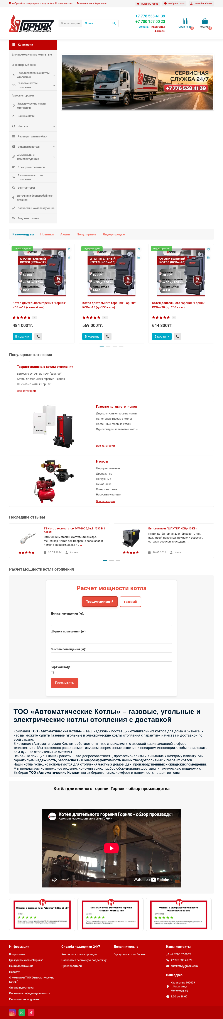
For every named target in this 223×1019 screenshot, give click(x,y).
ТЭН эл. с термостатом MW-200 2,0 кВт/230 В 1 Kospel (74, 530)
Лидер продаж (114, 234)
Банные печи (26, 116)
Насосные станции (109, 494)
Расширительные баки (32, 136)
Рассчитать (64, 683)
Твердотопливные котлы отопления (33, 75)
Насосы (23, 126)
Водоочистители (28, 218)
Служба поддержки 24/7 (80, 947)
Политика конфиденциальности (29, 993)
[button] (105, 560)
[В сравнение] (69, 258)
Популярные (86, 234)
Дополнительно (126, 947)
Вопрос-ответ (18, 954)
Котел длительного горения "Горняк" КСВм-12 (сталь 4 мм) (39, 305)
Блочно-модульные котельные (32, 54)
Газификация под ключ (24, 999)
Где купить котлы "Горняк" (26, 960)
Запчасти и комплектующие (36, 208)
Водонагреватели (29, 146)
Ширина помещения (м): (68, 631)
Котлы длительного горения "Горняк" (41, 378)
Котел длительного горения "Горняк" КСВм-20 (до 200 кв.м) (179, 305)
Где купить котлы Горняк (130, 954)
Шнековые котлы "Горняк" (34, 384)
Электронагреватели (31, 167)
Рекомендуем (23, 234)
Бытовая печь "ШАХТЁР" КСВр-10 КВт (172, 528)
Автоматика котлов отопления (30, 177)
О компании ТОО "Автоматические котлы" (31, 979)
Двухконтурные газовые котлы (116, 413)
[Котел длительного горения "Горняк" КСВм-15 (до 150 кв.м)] (111, 272)
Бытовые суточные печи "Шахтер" (39, 373)
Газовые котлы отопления (27, 85)
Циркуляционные (108, 468)
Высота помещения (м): (68, 649)
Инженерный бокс (24, 64)
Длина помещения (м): (67, 613)
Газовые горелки (23, 95)
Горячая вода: (61, 667)
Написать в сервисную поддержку (83, 960)
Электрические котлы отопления (31, 105)
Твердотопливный (99, 601)
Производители (71, 966)
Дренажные (104, 473)
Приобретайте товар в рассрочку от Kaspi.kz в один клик (41, 3)
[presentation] (9, 293)
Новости (14, 971)
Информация (19, 947)
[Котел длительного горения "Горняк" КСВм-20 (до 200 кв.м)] (181, 272)
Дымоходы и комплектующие (28, 157)
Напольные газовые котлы (114, 418)
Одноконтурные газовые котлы (117, 429)
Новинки (47, 234)
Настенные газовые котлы (113, 424)
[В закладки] (69, 249)
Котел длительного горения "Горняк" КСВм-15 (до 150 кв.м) (109, 305)
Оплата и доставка (21, 987)
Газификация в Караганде (91, 3)
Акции (65, 234)
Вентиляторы (26, 187)
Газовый (130, 601)
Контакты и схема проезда (79, 954)
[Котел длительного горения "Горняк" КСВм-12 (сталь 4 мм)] (42, 272)
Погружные (103, 478)
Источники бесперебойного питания (34, 197)
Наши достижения (21, 966)
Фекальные (104, 484)
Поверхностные (106, 489)
